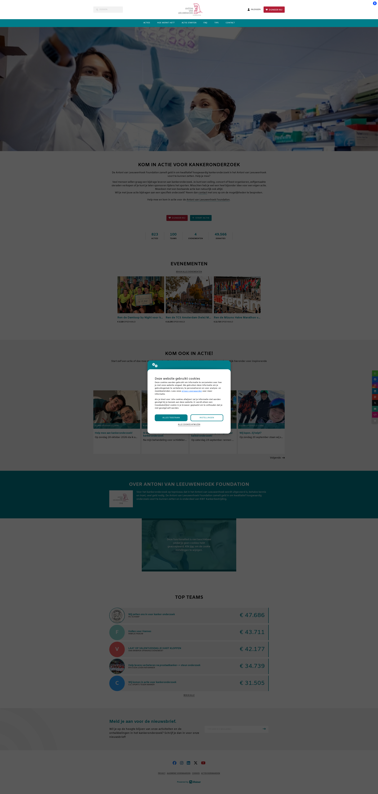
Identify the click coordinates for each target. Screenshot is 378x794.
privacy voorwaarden (192, 391)
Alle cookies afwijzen (189, 424)
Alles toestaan (171, 417)
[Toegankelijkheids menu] (375, 3)
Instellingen (206, 417)
